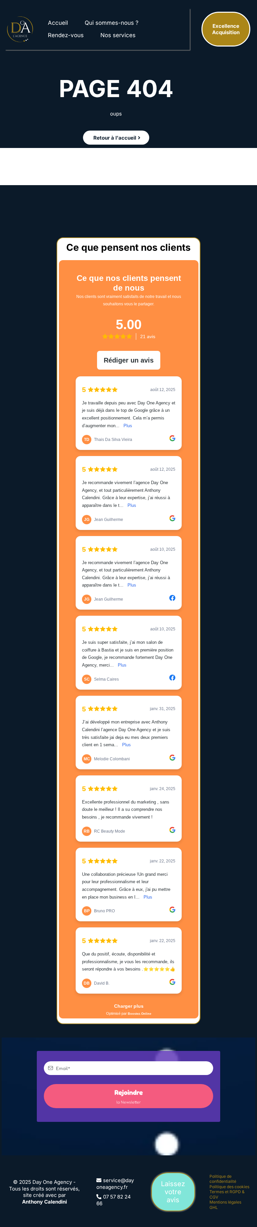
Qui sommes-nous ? (112, 22)
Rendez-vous (66, 35)
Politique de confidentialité (222, 1179)
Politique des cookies (229, 1186)
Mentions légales (225, 1202)
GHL (213, 1207)
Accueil (58, 22)
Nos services (118, 35)
